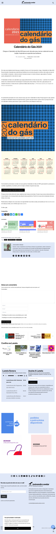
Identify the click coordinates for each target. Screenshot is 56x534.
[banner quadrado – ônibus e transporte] (11, 444)
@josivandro (23, 203)
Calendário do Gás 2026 (24, 231)
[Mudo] (18, 375)
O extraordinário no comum (21, 353)
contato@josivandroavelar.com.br (37, 503)
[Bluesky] (24, 256)
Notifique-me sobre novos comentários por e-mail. (14, 315)
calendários (19, 239)
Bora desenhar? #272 (48, 353)
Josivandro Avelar (21, 56)
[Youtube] (26, 256)
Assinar (3, 496)
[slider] (11, 375)
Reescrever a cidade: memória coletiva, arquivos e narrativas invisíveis (35, 355)
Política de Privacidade (13, 524)
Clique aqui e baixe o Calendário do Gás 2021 (13, 190)
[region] (18, 523)
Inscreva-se (33, 382)
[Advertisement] (28, 11)
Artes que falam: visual (7, 353)
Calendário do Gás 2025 (6, 231)
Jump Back (24, 375)
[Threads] (21, 256)
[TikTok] (29, 256)
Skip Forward (26, 375)
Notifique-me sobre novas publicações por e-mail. (14, 317)
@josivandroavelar (50, 201)
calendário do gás (11, 239)
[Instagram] (13, 256)
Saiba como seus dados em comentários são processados (33, 324)
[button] (53, 3)
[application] (15, 375)
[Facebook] (16, 256)
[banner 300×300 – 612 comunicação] (11, 423)
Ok (17, 528)
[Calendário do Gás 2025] (9, 225)
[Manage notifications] (53, 531)
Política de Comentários (24, 327)
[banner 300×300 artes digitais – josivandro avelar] (38, 423)
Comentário (4, 289)
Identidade (29, 58)
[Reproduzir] (3, 375)
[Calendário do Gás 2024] (45, 225)
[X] (19, 256)
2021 (25, 58)
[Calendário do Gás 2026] (27, 225)
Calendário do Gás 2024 (42, 231)
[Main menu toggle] (2, 2)
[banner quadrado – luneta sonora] (41, 444)
